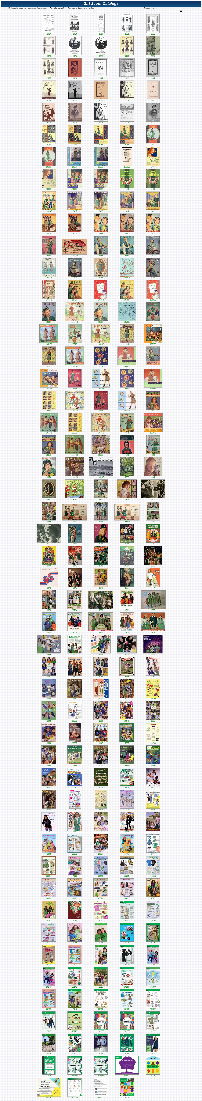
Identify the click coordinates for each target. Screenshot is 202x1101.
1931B (100, 100)
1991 (75, 699)
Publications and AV (57, 8)
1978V (74, 610)
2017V (153, 1031)
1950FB (75, 322)
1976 (101, 588)
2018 (49, 1053)
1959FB (75, 477)
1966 (75, 544)
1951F (153, 322)
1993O (74, 721)
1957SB (75, 455)
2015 (101, 987)
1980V (74, 632)
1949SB (153, 300)
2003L (100, 810)
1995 (153, 721)
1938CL (127, 167)
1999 (75, 765)
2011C (100, 920)
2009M (100, 898)
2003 (49, 810)
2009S (126, 898)
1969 (153, 544)
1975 (75, 588)
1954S (126, 389)
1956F (153, 411)
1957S (48, 455)
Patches (91, 8)
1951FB (49, 344)
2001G (74, 787)
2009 (75, 876)
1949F (74, 300)
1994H (126, 721)
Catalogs (12, 8)
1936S (48, 167)
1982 (153, 632)
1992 (127, 699)
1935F (100, 145)
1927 (153, 56)
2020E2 (101, 1076)
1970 (49, 566)
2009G (153, 876)
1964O (127, 521)
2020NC (127, 1076)
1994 (101, 721)
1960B (153, 477)
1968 (127, 544)
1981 (101, 632)
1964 (101, 521)
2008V (48, 876)
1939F (74, 189)
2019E (126, 1053)
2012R (74, 965)
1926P (126, 56)
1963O (74, 521)
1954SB (153, 389)
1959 (49, 477)
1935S (126, 145)
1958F (126, 455)
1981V (126, 632)
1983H (74, 654)
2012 (101, 943)
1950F (48, 322)
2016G (100, 1009)
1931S (48, 123)
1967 (101, 544)
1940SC (49, 211)
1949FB (101, 300)
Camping (81, 8)
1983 (49, 654)
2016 (75, 1009)
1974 (49, 588)
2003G (74, 810)
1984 (101, 654)
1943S (74, 233)
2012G (153, 943)
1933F (126, 123)
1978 (49, 610)
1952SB (75, 366)
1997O (153, 743)
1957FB (153, 433)
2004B (153, 810)
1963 (49, 521)
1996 (49, 743)
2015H (126, 987)
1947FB (49, 278)
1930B (153, 78)
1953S (153, 366)
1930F (48, 100)
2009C (100, 876)
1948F (100, 278)
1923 (153, 34)
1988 (101, 677)
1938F (153, 167)
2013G (127, 965)
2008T (153, 854)
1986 (153, 654)
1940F (126, 189)
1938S (48, 189)
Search (147, 8)
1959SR (101, 477)
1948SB (49, 300)
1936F (153, 145)
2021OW (74, 1098)
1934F (48, 145)
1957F (126, 433)
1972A (126, 566)
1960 (127, 477)
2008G (74, 854)
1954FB (101, 389)
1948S (153, 278)
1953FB (127, 366)
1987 (49, 677)
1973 (153, 566)
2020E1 (75, 1076)
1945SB (75, 256)
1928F (100, 78)
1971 (75, 566)
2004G (48, 832)
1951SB (101, 344)
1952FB (153, 344)
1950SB (127, 322)
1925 (75, 56)
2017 (49, 1031)
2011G (126, 920)
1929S (126, 78)
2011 (49, 920)
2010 (153, 898)
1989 (153, 677)
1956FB (49, 433)
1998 (49, 765)
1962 (101, 499)
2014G (74, 987)
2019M (49, 1076)
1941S (100, 211)
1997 (127, 743)
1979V (126, 610)
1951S (74, 344)
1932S (100, 123)
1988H (126, 677)
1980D (48, 632)
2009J (74, 898)
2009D (126, 876)
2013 (101, 965)
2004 (127, 810)
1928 (75, 78)
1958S (153, 455)
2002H (126, 787)
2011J (48, 943)
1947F (153, 256)
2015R (48, 1009)
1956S (74, 433)
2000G (127, 765)
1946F (100, 256)
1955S (100, 411)
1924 (49, 56)
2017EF (101, 1031)
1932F (74, 123)
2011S (74, 943)
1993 (49, 721)
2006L (126, 832)
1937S (100, 167)
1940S (153, 189)
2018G (74, 1053)
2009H (48, 898)
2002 (101, 787)
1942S (153, 211)
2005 (75, 832)
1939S (100, 189)
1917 (49, 34)
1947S (74, 278)
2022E (126, 1098)
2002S (153, 787)
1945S (48, 256)
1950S (100, 322)
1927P (48, 78)
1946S (126, 256)
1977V (153, 588)
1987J (74, 677)
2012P (48, 965)
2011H (153, 920)
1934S (74, 145)
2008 (49, 854)
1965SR (49, 544)
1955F (48, 411)
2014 (153, 965)
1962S (153, 499)
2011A (74, 920)
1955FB (75, 411)
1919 (101, 34)
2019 (101, 1053)
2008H (100, 854)
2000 (101, 765)
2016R (126, 1009)
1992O (153, 699)
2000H (153, 765)
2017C (74, 1031)
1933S (153, 123)
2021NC (49, 1098)
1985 (127, 654)
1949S (126, 300)
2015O (153, 987)
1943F (48, 233)
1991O (100, 699)
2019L (153, 1053)
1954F (74, 389)
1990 (49, 699)
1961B (74, 499)
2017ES (127, 1031)
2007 (153, 832)
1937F (74, 167)
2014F (48, 987)
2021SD (101, 1098)
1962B (126, 499)
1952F (126, 344)
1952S (48, 366)
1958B (100, 455)
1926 (101, 56)
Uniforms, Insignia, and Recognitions (33, 8)
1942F (126, 211)
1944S (126, 233)
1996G (74, 743)
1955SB (127, 411)
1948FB (127, 278)
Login (155, 8)
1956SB (101, 433)
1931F (126, 100)
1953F (100, 366)
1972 (101, 566)
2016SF (153, 1009)
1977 (127, 588)
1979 (101, 610)
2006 (101, 832)
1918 (75, 34)
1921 (127, 34)
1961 (49, 499)
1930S (74, 100)
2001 (49, 787)
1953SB (49, 389)
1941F (74, 211)
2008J (126, 854)
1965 (153, 521)
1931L (153, 100)
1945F (153, 233)
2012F (126, 943)
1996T (100, 743)
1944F (100, 233)
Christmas (71, 8)
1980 (153, 610)
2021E (153, 1076)
